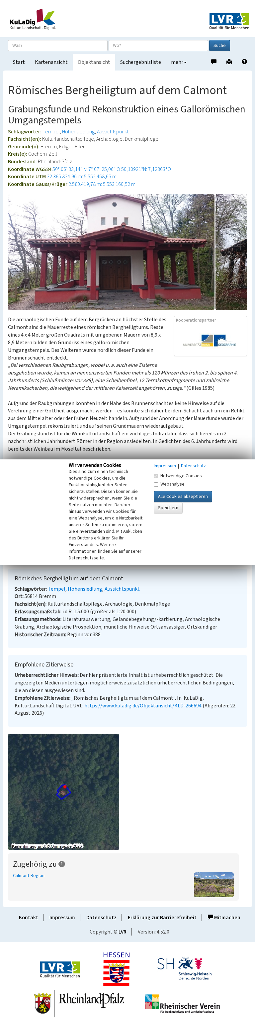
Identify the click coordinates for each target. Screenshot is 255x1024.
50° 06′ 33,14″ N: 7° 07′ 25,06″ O (86, 169)
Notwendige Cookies (181, 476)
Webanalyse (172, 484)
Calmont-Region (28, 875)
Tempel (51, 131)
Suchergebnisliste (140, 62)
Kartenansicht (51, 62)
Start (19, 62)
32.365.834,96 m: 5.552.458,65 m (82, 176)
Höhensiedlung (78, 131)
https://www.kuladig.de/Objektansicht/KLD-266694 (143, 705)
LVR (123, 932)
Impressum (62, 917)
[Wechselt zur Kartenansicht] (127, 792)
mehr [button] (177, 62)
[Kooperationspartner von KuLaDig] (211, 340)
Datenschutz (101, 917)
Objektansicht (94, 62)
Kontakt (28, 917)
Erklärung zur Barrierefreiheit (162, 917)
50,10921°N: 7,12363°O (146, 169)
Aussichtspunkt (112, 131)
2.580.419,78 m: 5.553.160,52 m (101, 184)
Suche (219, 45)
